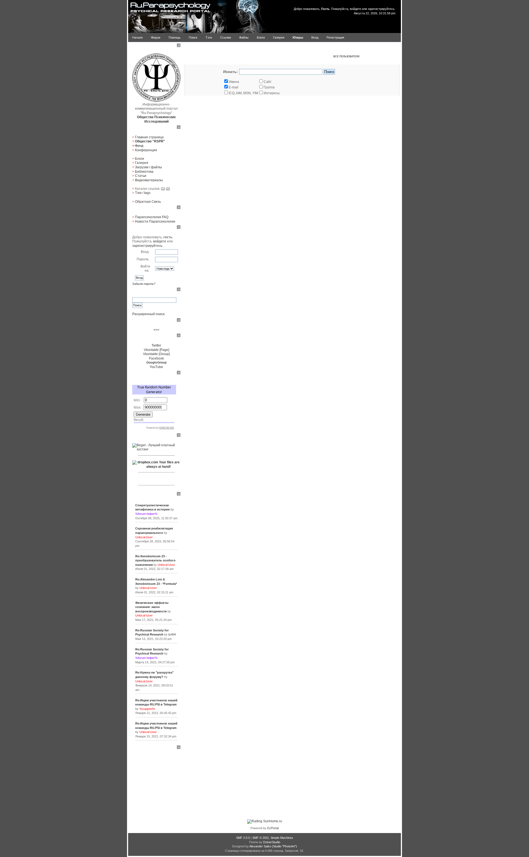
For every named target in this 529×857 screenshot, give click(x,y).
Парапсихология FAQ (151, 217)
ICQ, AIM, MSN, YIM (243, 93)
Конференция (146, 150)
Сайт (268, 82)
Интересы (272, 93)
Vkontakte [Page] (156, 350)
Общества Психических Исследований (156, 119)
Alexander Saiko (260, 846)
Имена (234, 82)
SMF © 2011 (260, 837)
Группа (269, 87)
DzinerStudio (271, 842)
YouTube (156, 367)
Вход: (145, 252)
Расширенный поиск (148, 314)
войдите (355, 8)
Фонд (139, 146)
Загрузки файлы (148, 167)
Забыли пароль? (143, 283)
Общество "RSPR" (150, 141)
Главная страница (149, 137)
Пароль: (143, 259)
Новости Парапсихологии (155, 221)
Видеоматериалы (149, 180)
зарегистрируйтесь (381, 8)
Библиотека (144, 172)
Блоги (139, 159)
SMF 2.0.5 (243, 837)
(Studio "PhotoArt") (284, 846)
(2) (168, 189)
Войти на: (145, 268)
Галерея (141, 163)
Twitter (156, 345)
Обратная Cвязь (148, 202)
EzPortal (273, 828)
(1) (163, 189)
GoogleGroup (156, 362)
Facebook (156, 358)
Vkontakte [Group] (156, 354)
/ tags (142, 193)
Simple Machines (282, 837)
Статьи (140, 176)
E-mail (233, 87)
